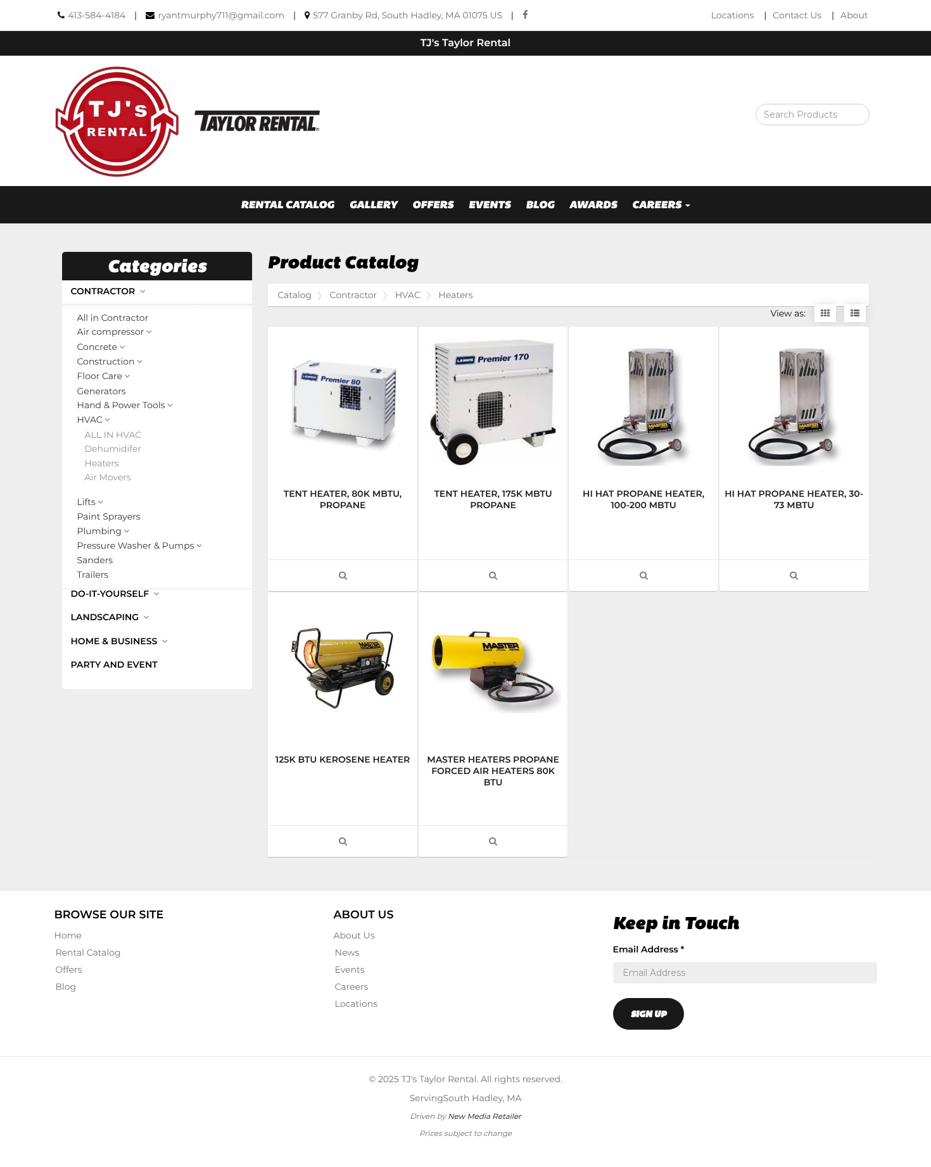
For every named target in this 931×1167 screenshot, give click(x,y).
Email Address (649, 949)
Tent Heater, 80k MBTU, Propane (343, 499)
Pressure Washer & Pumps (135, 546)
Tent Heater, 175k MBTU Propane (493, 499)
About (854, 15)
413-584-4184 (96, 15)
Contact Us (797, 15)
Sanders (95, 560)
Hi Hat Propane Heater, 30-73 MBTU (794, 499)
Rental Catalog (287, 204)
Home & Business (115, 641)
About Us (354, 935)
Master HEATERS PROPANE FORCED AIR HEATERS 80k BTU (493, 771)
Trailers (93, 575)
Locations (732, 15)
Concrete (97, 347)
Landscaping (106, 617)
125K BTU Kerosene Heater (343, 759)
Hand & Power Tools (121, 406)
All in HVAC (113, 435)
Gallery (373, 204)
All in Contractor (113, 318)
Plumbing (99, 532)
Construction (106, 362)
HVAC (90, 420)
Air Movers (108, 477)
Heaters (102, 463)
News (347, 952)
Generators (101, 391)
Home (68, 935)
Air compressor (110, 332)
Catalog (294, 295)
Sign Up (648, 1014)
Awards (593, 204)
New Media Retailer (484, 1116)
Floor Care (99, 376)
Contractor (104, 291)
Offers (432, 204)
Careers (352, 986)
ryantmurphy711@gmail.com (221, 15)
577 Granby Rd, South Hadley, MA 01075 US (407, 15)
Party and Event (114, 664)
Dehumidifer (113, 449)
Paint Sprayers (109, 516)
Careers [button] (658, 204)
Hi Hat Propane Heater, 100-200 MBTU (643, 499)
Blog (540, 204)
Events (490, 204)
